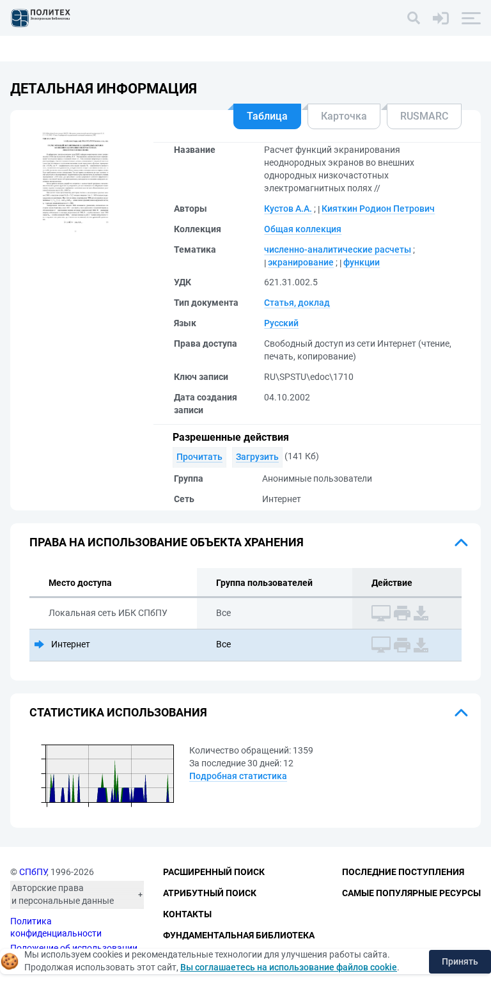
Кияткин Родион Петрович (378, 208)
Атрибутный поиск (209, 893)
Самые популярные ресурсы (411, 893)
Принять (460, 961)
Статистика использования (118, 712)
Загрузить (257, 457)
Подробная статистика (238, 776)
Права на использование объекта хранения (166, 542)
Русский (281, 323)
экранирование (301, 262)
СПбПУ (33, 872)
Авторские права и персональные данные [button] (63, 894)
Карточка (344, 116)
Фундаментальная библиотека (239, 935)
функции (361, 262)
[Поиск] (413, 18)
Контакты (187, 914)
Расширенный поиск (214, 872)
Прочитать (199, 457)
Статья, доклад (297, 302)
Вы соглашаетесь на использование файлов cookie (288, 967)
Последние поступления (403, 872)
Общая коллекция (302, 229)
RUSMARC (424, 116)
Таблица (267, 116)
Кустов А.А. (288, 208)
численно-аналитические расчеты (337, 249)
